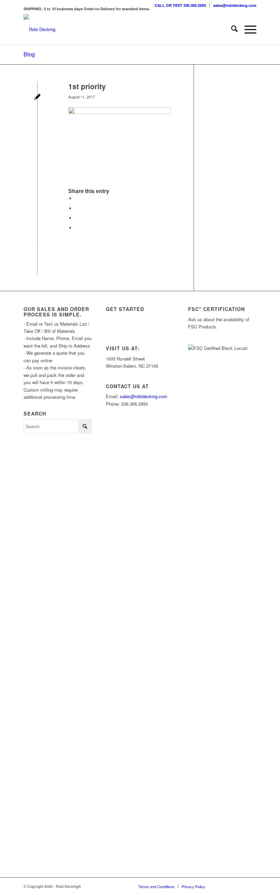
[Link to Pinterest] (251, 886)
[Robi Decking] (39, 29)
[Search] (231, 29)
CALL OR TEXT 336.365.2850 (180, 5)
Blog (29, 54)
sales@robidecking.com (234, 5)
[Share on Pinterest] (77, 218)
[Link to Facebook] (241, 886)
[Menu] (247, 29)
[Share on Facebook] (77, 198)
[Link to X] (231, 886)
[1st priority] (37, 97)
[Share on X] (77, 208)
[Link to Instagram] (220, 886)
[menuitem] (180, 5)
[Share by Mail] (77, 228)
